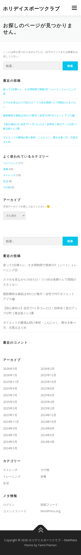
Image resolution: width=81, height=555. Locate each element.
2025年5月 (10, 402)
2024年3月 (10, 448)
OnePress (70, 540)
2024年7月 (10, 435)
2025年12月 (48, 375)
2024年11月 (11, 422)
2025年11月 (11, 382)
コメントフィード (14, 511)
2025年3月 (10, 408)
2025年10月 (48, 382)
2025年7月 (10, 395)
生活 (5, 181)
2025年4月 (47, 402)
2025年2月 (47, 408)
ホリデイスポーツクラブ (31, 8)
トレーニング (10, 163)
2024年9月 (10, 428)
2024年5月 (10, 442)
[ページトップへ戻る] (40, 530)
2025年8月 (47, 388)
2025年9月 (10, 388)
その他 (7, 187)
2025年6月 (47, 395)
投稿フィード (49, 505)
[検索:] (32, 66)
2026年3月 (10, 369)
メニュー (74, 8)
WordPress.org (50, 511)
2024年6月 (47, 435)
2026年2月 (47, 369)
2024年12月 (48, 415)
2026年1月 (10, 375)
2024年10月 (48, 422)
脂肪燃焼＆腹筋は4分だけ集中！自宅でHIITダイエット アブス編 (39, 115)
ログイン (9, 505)
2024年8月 (47, 428)
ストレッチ (9, 175)
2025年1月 (10, 415)
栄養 (5, 169)
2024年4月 (47, 442)
